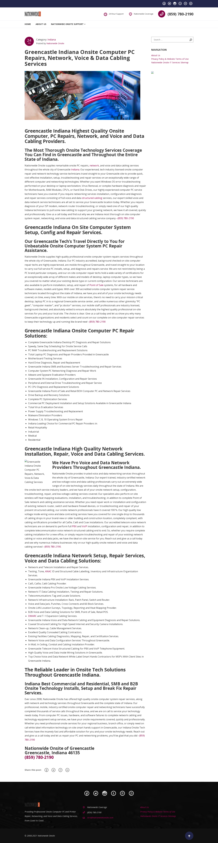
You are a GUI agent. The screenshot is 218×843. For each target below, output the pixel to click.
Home (28, 24)
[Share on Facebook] (46, 770)
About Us (41, 24)
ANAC (48, 571)
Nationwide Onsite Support (67, 24)
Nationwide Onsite (55, 43)
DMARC (32, 616)
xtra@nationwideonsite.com (100, 817)
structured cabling (92, 198)
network (94, 165)
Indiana (51, 39)
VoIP (84, 526)
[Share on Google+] (60, 770)
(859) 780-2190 (180, 13)
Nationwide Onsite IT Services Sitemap (169, 62)
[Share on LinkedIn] (67, 770)
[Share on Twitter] (53, 770)
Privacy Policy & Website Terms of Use (170, 58)
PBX (74, 526)
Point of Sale (96, 285)
